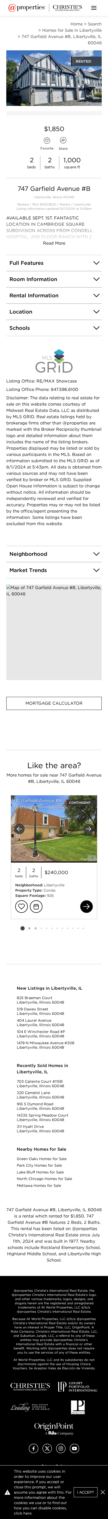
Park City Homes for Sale (39, 1165)
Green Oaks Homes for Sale (42, 1159)
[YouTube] (74, 1451)
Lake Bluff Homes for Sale (40, 1172)
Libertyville (82, 204)
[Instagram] (61, 1451)
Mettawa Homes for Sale (39, 1185)
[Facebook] (33, 1451)
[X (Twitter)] (47, 1451)
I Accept (85, 1492)
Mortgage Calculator (54, 703)
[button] (54, 632)
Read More (54, 243)
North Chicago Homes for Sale (44, 1179)
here (27, 1513)
